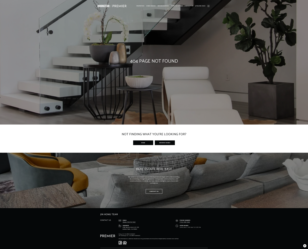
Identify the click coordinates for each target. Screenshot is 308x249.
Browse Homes (164, 143)
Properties (140, 6)
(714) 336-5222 (185, 222)
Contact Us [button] (154, 191)
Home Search (151, 6)
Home (143, 143)
